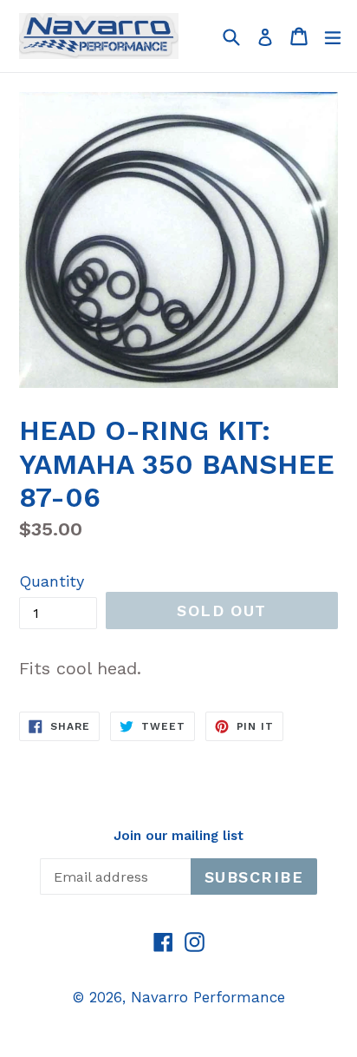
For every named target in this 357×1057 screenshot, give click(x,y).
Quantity (51, 581)
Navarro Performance (208, 997)
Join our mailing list (178, 836)
